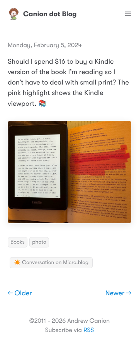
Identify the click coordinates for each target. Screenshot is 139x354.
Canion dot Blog (50, 14)
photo (39, 242)
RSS (88, 330)
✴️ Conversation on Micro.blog (51, 262)
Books (17, 242)
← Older (20, 293)
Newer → (118, 293)
